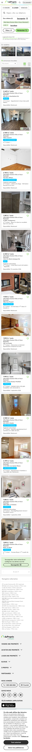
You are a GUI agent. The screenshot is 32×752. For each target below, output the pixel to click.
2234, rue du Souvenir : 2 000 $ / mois (11, 613)
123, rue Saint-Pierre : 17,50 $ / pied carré (11, 623)
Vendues (24, 8)
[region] (16, 730)
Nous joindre (6, 681)
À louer (15, 8)
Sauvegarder (15, 565)
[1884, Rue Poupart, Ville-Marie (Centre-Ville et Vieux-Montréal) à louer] (16, 284)
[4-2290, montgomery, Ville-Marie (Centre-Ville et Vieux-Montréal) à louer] (16, 202)
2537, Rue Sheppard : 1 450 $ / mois (10, 627)
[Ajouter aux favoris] (28, 91)
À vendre (6, 8)
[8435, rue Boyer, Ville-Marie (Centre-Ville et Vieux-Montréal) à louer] (16, 529)
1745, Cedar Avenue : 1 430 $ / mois (10, 607)
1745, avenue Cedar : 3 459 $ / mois (10, 596)
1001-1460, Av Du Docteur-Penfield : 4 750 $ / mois (14, 586)
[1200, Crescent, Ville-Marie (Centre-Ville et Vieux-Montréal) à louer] (16, 119)
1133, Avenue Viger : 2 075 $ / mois (10, 594)
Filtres (8, 30)
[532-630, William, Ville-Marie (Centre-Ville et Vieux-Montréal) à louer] (16, 159)
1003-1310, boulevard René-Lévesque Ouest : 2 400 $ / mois (12, 602)
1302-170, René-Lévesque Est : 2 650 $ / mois (12, 620)
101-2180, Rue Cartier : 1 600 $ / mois (10, 609)
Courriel (26, 685)
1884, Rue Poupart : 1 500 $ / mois (10, 622)
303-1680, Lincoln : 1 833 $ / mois (10, 611)
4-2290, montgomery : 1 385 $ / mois (10, 618)
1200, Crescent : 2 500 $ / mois (9, 593)
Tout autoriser (16, 742)
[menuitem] (16, 643)
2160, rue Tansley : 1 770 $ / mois (9, 629)
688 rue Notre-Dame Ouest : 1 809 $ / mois (12, 616)
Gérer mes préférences (16, 748)
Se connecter (27, 2)
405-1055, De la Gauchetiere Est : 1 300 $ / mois (13, 606)
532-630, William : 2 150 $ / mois (9, 604)
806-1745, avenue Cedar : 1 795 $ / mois (11, 614)
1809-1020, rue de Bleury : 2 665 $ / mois (11, 591)
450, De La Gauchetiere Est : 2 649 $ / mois (12, 589)
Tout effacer (13, 25)
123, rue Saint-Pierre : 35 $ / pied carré (11, 625)
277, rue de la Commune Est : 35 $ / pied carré (13, 584)
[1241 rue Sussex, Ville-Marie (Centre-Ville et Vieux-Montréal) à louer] (16, 325)
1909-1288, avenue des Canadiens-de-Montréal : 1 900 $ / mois (13, 599)
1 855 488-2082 (11, 685)
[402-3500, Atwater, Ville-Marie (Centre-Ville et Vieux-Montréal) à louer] (16, 405)
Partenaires (6, 673)
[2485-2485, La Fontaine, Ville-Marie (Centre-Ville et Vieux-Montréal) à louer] (16, 486)
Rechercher (21, 30)
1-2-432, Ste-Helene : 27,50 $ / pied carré (11, 587)
